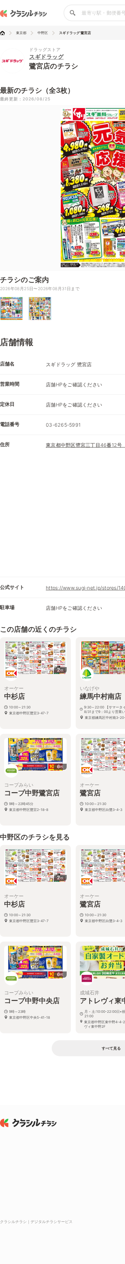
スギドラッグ (46, 56)
